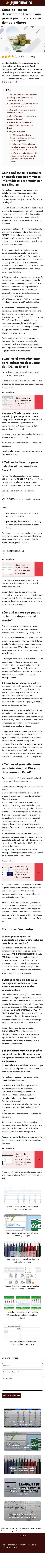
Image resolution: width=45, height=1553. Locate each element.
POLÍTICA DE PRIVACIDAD (27, 1545)
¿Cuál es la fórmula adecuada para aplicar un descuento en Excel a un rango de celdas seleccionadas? (23, 147)
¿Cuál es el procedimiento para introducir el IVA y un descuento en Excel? (20, 125)
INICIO (4, 1545)
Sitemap (14, 1547)
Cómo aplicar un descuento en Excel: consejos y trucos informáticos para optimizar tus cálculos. (22, 97)
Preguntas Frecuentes (17, 131)
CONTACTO (7, 1547)
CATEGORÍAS (12, 1545)
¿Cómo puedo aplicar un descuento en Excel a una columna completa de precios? (22, 138)
